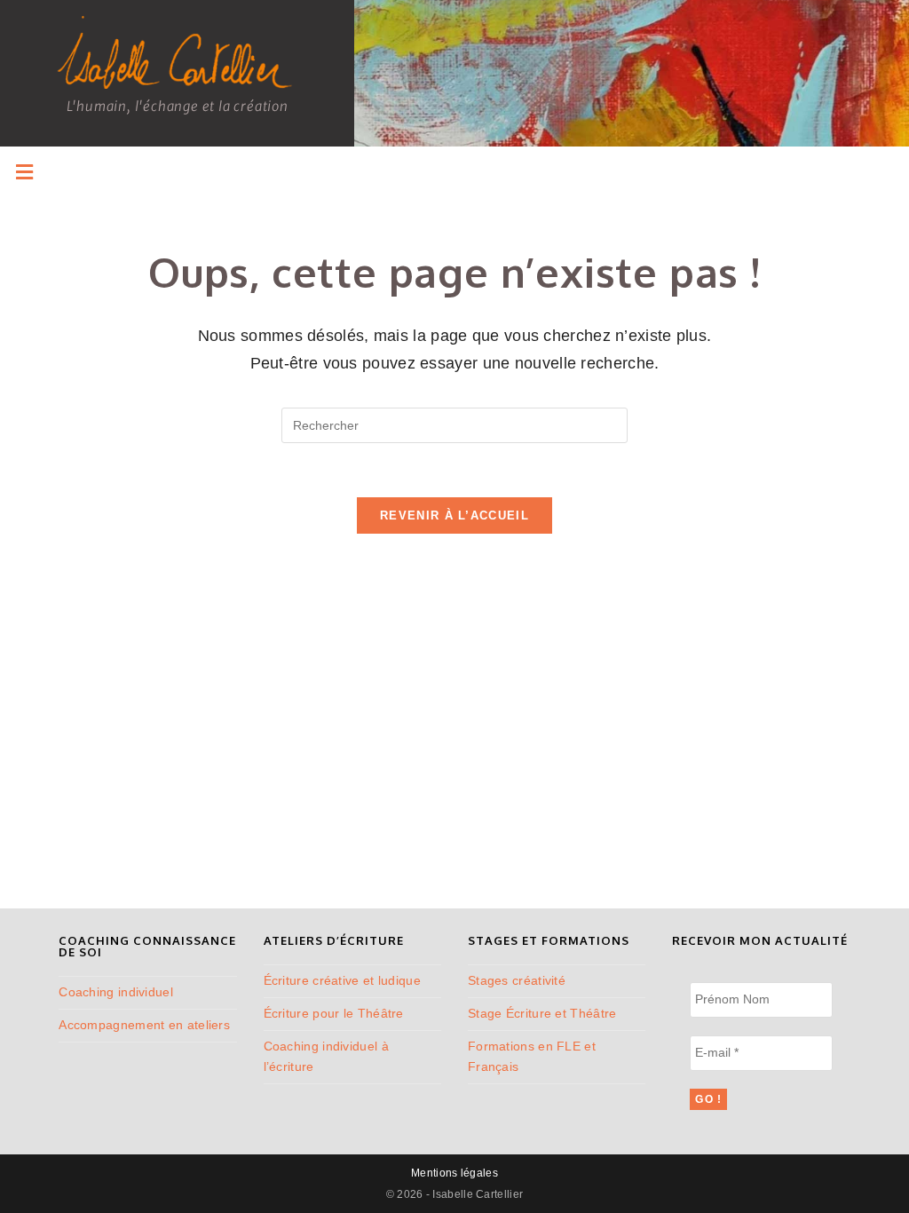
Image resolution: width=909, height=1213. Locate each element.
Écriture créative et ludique (342, 980)
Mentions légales (454, 1173)
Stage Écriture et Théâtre (542, 1013)
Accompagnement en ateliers (144, 1025)
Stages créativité (516, 980)
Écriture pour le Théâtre (334, 1013)
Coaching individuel (116, 992)
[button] (24, 172)
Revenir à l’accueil (454, 515)
